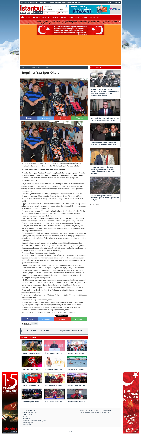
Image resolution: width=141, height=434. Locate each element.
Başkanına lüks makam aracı (71, 330)
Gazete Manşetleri (29, 410)
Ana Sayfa (48, 10)
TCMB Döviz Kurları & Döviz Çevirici (34, 421)
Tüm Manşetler (28, 423)
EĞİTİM (84, 17)
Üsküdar (34, 324)
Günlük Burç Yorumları (30, 412)
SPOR (44, 17)
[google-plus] (113, 2)
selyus (70, 431)
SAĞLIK (77, 17)
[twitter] (111, 2)
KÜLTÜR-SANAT (53, 17)
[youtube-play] (119, 2)
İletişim (60, 10)
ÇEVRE (63, 17)
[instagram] (116, 2)
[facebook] (108, 2)
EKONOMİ (36, 17)
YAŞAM (70, 17)
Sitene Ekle (26, 418)
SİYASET (28, 17)
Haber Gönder (27, 414)
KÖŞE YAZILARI (94, 17)
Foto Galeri (62, 13)
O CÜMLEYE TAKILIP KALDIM (38, 330)
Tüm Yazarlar (27, 425)
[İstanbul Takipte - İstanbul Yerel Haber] (31, 9)
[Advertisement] (70, 50)
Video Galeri (49, 13)
